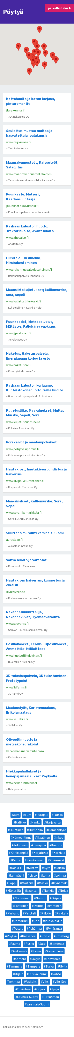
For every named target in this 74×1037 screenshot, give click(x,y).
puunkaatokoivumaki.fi (22, 206)
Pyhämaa (35, 928)
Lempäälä (17, 875)
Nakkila (49, 890)
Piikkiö (46, 913)
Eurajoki (42, 815)
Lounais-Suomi (27, 997)
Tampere (34, 966)
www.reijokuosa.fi (18, 142)
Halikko (20, 822)
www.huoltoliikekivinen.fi (24, 655)
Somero (20, 959)
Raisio (46, 936)
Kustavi (33, 868)
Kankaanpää (19, 853)
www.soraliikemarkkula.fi (24, 512)
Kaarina (56, 845)
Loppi (12, 883)
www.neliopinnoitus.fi (21, 783)
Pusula (18, 928)
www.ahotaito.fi (17, 237)
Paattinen (21, 906)
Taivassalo (53, 959)
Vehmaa (14, 981)
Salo (42, 944)
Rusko (29, 944)
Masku (43, 883)
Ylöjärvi (41, 989)
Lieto (33, 875)
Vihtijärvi (61, 981)
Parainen (55, 906)
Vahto (57, 974)
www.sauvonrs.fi (17, 623)
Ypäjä (55, 989)
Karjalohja (41, 853)
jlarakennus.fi (15, 110)
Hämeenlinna (21, 837)
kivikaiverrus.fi (16, 592)
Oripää (56, 898)
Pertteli (30, 913)
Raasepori (29, 936)
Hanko (35, 822)
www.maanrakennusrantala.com (29, 174)
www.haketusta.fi (18, 365)
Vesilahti (31, 981)
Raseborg (62, 936)
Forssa (58, 815)
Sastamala (19, 951)
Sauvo (37, 951)
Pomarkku (21, 921)
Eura (28, 815)
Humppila (36, 830)
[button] (39, 29)
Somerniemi (55, 951)
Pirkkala (62, 913)
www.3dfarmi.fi (16, 687)
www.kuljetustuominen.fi (23, 422)
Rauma (15, 944)
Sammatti (58, 944)
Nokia (64, 890)
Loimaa (60, 875)
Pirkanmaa (51, 997)
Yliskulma (24, 989)
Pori (36, 921)
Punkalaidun (53, 921)
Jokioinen (21, 845)
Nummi (41, 898)
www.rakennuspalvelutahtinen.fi (29, 269)
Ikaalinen (43, 837)
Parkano (13, 913)
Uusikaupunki (38, 974)
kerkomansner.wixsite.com (25, 751)
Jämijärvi (39, 845)
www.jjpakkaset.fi (18, 333)
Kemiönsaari (35, 860)
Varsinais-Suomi (38, 1004)
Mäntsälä (14, 890)
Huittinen (16, 830)
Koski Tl (17, 868)
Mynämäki (60, 883)
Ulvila (63, 966)
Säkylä (35, 959)
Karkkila (59, 853)
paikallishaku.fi (59, 8)
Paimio (39, 906)
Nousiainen (22, 898)
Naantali (32, 890)
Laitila (60, 868)
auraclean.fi (14, 539)
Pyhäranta (54, 928)
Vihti (46, 981)
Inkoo (59, 837)
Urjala (19, 974)
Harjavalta (53, 822)
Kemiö (16, 860)
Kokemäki (57, 860)
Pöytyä (12, 936)
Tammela (15, 966)
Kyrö (47, 868)
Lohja (46, 875)
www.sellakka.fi (17, 719)
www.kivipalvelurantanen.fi (25, 481)
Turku (50, 966)
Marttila (28, 883)
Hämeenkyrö (57, 830)
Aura (16, 815)
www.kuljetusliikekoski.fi (23, 301)
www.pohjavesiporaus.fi (22, 449)
